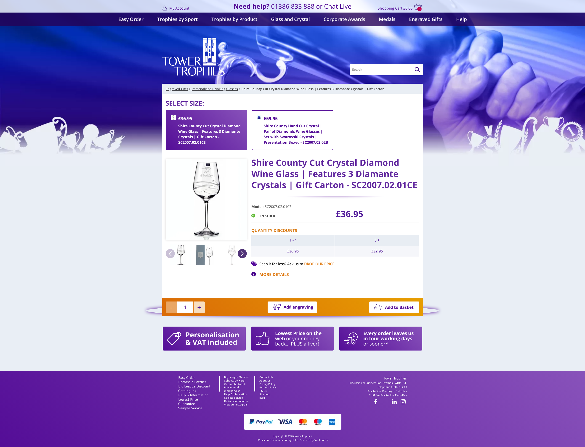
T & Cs (262, 391)
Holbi (295, 440)
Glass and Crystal (290, 19)
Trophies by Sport (177, 19)
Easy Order (131, 19)
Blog (262, 398)
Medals (387, 19)
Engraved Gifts (425, 19)
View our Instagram (235, 404)
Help (461, 19)
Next (242, 253)
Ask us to (310, 263)
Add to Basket (399, 307)
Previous (170, 253)
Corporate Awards (344, 19)
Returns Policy (267, 387)
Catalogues (187, 391)
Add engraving (298, 307)
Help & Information (193, 395)
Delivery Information (236, 401)
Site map (264, 394)
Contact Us (266, 377)
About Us (264, 380)
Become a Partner (192, 382)
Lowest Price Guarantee (188, 401)
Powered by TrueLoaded (314, 440)
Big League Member (236, 377)
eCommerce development (272, 440)
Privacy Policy (267, 384)
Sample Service (190, 408)
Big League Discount (194, 386)
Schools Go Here (234, 380)
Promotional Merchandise (232, 389)
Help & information (235, 394)
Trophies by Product (234, 19)
